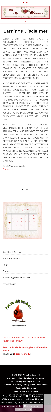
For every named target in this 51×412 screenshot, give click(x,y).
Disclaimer (27, 378)
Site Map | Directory (13, 252)
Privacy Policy (9, 283)
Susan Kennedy (22, 353)
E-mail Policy (16, 381)
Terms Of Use (42, 385)
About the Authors (12, 258)
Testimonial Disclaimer (26, 388)
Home (5, 264)
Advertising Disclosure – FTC (17, 277)
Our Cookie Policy (32, 406)
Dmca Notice (38, 378)
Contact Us (8, 169)
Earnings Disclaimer (31, 381)
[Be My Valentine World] (25, 12)
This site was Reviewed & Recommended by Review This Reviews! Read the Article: (24, 342)
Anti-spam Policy (14, 378)
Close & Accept (24, 409)
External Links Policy (13, 385)
